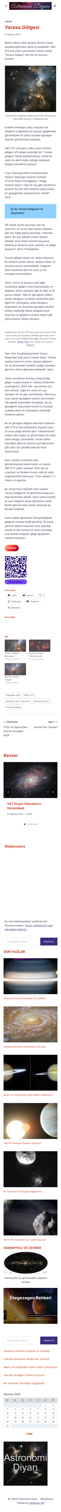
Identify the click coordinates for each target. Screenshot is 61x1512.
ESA (26, 342)
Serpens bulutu (41, 701)
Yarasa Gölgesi (13, 707)
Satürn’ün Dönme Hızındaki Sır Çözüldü (25, 998)
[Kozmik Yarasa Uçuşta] (15, 669)
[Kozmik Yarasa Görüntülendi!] (39, 646)
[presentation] (30, 780)
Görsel (8, 21)
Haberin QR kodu (16, 582)
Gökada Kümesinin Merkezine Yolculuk (24, 1046)
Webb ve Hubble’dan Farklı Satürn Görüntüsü (28, 1095)
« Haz (29, 1433)
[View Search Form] (54, 6)
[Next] (52, 791)
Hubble (11, 548)
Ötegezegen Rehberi (31, 1297)
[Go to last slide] (8, 791)
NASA (20, 342)
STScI (30, 345)
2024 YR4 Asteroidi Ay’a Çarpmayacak (25, 1239)
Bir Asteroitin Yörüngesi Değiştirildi (23, 1191)
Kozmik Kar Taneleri (45, 725)
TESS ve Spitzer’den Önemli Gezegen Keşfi (15, 729)
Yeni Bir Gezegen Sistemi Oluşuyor (22, 1143)
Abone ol (49, 941)
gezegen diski (13, 695)
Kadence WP (37, 1502)
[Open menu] (6, 6)
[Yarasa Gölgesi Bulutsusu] (15, 646)
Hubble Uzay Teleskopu (18, 701)
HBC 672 (29, 695)
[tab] (24, 824)
